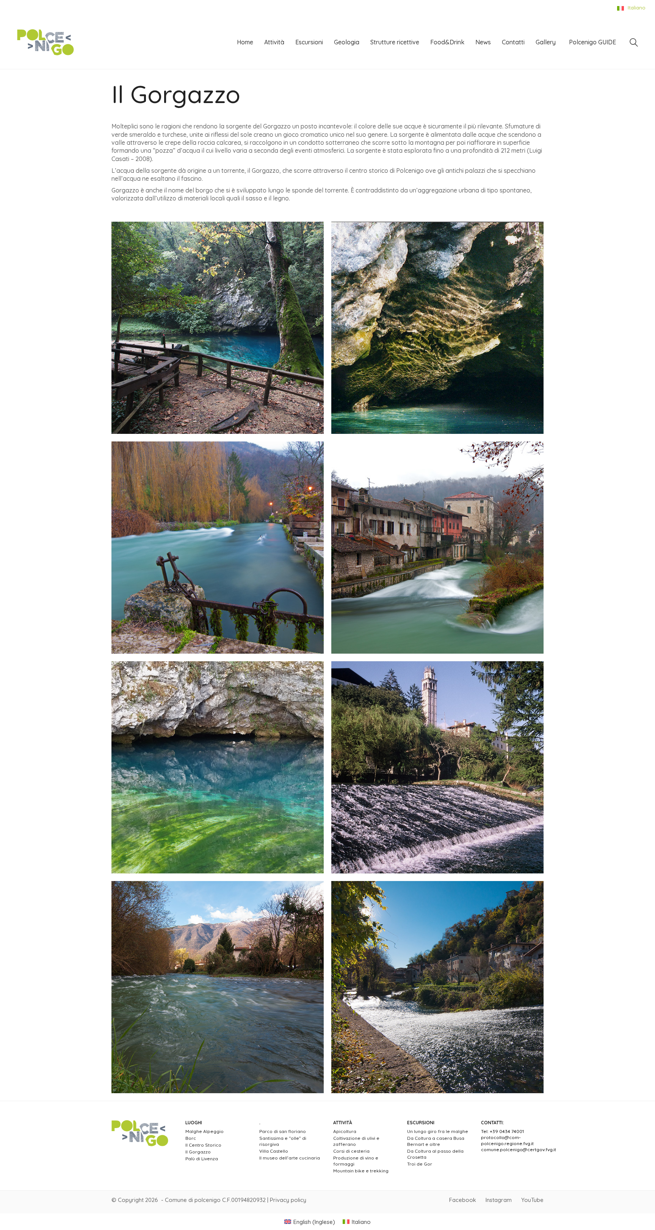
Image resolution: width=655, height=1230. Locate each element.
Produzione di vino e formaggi (355, 1161)
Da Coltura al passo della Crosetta (435, 1154)
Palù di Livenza (201, 1158)
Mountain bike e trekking (361, 1171)
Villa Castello (273, 1151)
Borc (190, 1138)
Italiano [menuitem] (361, 1221)
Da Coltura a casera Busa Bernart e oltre (435, 1141)
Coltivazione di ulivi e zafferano (356, 1141)
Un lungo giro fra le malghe (437, 1131)
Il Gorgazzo (198, 1152)
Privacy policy (288, 1199)
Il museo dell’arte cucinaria (289, 1158)
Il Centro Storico (203, 1145)
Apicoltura (344, 1131)
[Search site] (634, 43)
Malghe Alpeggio (204, 1131)
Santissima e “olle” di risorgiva (282, 1141)
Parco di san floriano (282, 1131)
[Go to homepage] (45, 42)
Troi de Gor (419, 1164)
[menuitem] (309, 1221)
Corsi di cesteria (351, 1151)
